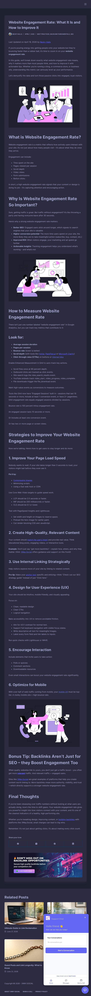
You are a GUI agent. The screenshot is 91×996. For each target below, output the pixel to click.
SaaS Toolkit (72, 976)
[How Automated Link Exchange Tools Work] (66, 913)
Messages (66, 983)
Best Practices (43, 34)
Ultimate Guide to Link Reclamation (21, 928)
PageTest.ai (51, 354)
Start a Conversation (66, 950)
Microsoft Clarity (66, 354)
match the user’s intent (37, 540)
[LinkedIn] (73, 844)
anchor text (31, 575)
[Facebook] (18, 844)
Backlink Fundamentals (60, 34)
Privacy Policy (41, 991)
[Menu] (85, 4)
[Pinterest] (55, 844)
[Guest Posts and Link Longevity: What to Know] (24, 950)
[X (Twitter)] (36, 844)
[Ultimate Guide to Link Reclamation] (24, 913)
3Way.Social (26, 552)
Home (51, 983)
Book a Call (27, 991)
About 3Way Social (12, 991)
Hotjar (41, 354)
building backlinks (67, 819)
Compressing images (22, 480)
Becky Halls (45, 42)
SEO (72, 34)
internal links (58, 357)
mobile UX (63, 692)
